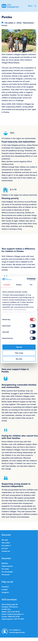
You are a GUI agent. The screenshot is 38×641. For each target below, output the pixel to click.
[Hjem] (2, 23)
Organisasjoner (7, 566)
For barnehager (7, 572)
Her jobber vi (10, 23)
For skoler (5, 569)
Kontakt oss (6, 551)
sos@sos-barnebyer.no (15, 614)
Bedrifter (5, 563)
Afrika (19, 23)
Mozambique (28, 23)
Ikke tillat (19, 359)
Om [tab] (31, 284)
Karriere (5, 548)
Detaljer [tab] (19, 284)
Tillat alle (19, 347)
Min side (5, 540)
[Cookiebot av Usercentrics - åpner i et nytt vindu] (27, 279)
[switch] (33, 325)
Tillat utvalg (19, 353)
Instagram (5, 592)
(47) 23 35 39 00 (14, 612)
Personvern (6, 575)
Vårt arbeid (6, 543)
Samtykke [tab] (6, 284)
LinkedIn (5, 590)
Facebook (5, 587)
